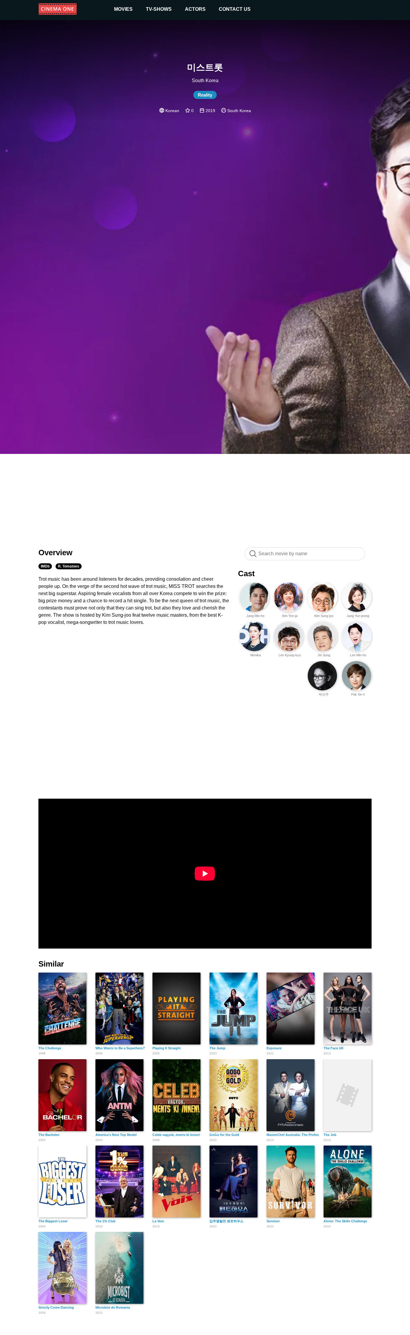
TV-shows (159, 9)
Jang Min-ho (255, 616)
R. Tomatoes (68, 566)
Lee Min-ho (358, 655)
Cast (246, 573)
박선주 (324, 694)
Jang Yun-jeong (358, 616)
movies (123, 9)
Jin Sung (324, 655)
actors (195, 9)
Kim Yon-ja (289, 616)
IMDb (45, 566)
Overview (55, 552)
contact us (235, 9)
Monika (255, 655)
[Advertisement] (205, 497)
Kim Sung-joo (323, 616)
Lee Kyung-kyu (290, 655)
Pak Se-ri (358, 694)
